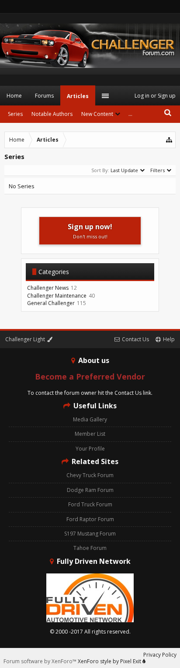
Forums (44, 95)
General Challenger (51, 303)
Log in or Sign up (155, 95)
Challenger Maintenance (57, 295)
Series (15, 114)
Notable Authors (52, 114)
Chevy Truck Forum (90, 475)
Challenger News (48, 288)
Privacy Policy (160, 654)
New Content (97, 114)
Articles (78, 96)
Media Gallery (90, 419)
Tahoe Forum (90, 548)
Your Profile (90, 448)
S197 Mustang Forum (90, 533)
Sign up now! (90, 231)
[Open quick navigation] (169, 140)
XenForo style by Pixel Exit (110, 661)
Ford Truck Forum (90, 504)
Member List (90, 433)
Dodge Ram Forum (90, 490)
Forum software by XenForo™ (40, 661)
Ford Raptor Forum (90, 519)
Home (14, 95)
